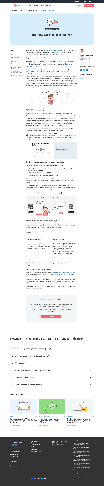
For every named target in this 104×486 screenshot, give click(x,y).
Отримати (51, 316)
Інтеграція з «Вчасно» (36, 451)
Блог (24, 10)
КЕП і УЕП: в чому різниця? (15, 62)
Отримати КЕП (88, 5)
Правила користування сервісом (59, 441)
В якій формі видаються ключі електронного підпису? (17, 67)
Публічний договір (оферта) (58, 442)
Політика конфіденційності (58, 444)
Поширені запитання (36, 444)
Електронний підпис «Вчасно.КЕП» (16, 76)
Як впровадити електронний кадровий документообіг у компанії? (49, 420)
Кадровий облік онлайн (44, 416)
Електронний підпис (33, 10)
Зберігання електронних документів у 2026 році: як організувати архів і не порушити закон (80, 420)
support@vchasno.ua (15, 463)
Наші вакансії (34, 441)
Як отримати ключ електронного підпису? (16, 72)
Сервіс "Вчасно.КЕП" (15, 10)
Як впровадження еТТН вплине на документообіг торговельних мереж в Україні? (23, 420)
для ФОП (64, 272)
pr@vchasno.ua (13, 467)
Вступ (12, 54)
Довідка (33, 442)
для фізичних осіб (56, 272)
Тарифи (42, 5)
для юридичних (71, 272)
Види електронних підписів (15, 58)
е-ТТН (11, 416)
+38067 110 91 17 (14, 454)
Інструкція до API (35, 449)
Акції (32, 448)
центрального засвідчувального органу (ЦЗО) (46, 135)
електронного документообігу (54, 50)
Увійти (84, 1)
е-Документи (70, 416)
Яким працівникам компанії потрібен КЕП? (86, 78)
